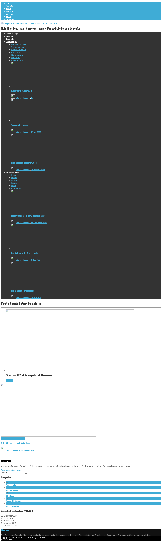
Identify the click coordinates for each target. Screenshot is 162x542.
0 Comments (16, 470)
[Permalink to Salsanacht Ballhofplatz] (34, 86)
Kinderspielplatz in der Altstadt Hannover (29, 215)
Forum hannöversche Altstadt (10, 438)
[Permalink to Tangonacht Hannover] (34, 120)
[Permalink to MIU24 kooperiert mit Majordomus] (48, 436)
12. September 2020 (39, 222)
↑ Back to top (6, 540)
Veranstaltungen (12, 506)
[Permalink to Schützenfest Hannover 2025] (34, 158)
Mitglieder (10, 495)
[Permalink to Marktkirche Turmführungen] (34, 286)
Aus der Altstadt (12, 485)
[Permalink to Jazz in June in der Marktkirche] (34, 248)
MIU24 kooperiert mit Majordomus (16, 443)
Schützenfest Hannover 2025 (24, 162)
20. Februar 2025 (38, 169)
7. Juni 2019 (35, 260)
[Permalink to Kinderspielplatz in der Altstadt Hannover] (34, 211)
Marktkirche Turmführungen (23, 290)
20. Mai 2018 (36, 297)
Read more (6, 470)
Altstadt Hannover (23, 97)
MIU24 (22, 438)
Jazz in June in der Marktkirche (24, 253)
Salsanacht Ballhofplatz (21, 90)
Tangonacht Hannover (20, 125)
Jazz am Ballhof (12, 490)
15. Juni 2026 (36, 97)
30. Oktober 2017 (28, 450)
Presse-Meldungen (13, 501)
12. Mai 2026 (36, 132)
